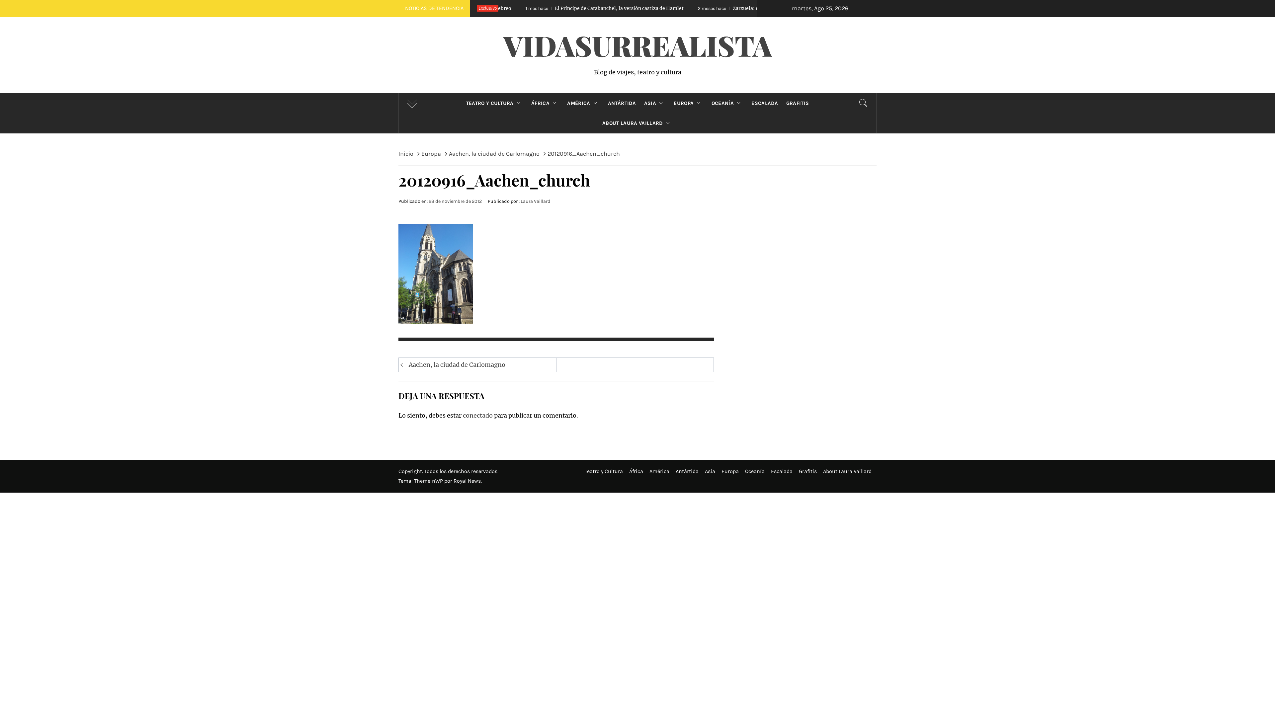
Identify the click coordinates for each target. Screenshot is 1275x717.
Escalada (764, 103)
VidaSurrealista (637, 45)
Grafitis (797, 103)
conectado (478, 415)
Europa (684, 103)
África (540, 103)
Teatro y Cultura (490, 103)
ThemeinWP (429, 481)
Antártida (622, 103)
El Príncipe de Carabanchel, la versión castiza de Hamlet (566, 8)
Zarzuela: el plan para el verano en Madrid (725, 8)
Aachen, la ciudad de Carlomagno (457, 364)
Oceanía (723, 103)
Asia (650, 103)
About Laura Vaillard (632, 123)
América (578, 103)
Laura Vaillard (536, 201)
